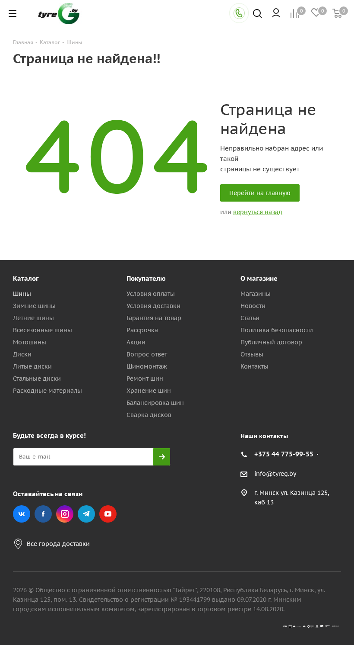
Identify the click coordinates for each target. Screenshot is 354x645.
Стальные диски (37, 378)
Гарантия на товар (153, 318)
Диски (22, 354)
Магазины (255, 294)
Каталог (26, 278)
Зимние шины (34, 306)
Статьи (249, 318)
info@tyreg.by (275, 474)
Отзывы (251, 354)
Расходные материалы (47, 391)
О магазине (259, 278)
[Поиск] (257, 14)
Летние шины (33, 318)
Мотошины (29, 342)
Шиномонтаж (146, 366)
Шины (22, 294)
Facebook (43, 514)
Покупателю (146, 278)
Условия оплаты (150, 294)
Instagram (64, 514)
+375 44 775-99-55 (283, 454)
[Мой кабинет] (276, 13)
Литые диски (32, 366)
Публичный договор (271, 342)
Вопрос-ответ (146, 354)
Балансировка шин (155, 403)
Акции (135, 342)
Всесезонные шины (42, 330)
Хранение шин (148, 391)
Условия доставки (153, 306)
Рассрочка (142, 330)
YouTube (108, 514)
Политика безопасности (276, 330)
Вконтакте (21, 514)
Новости (253, 306)
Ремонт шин (144, 378)
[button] (317, 207)
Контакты (254, 366)
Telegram (86, 514)
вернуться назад (257, 212)
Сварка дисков (148, 415)
